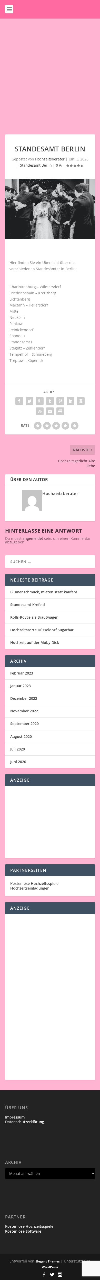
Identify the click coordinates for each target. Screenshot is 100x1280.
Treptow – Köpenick (26, 360)
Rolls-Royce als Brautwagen (34, 617)
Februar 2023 (21, 673)
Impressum (15, 1117)
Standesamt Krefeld (27, 604)
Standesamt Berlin (36, 165)
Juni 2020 (18, 761)
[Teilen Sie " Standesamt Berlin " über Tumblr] (50, 401)
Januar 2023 (20, 685)
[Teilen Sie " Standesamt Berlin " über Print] (60, 411)
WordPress (50, 1267)
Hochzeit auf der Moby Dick (34, 642)
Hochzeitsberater (50, 159)
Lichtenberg (19, 299)
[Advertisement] (50, 71)
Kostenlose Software (23, 1231)
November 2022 (24, 711)
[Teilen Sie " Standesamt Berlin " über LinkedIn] (70, 401)
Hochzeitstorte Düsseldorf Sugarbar (42, 629)
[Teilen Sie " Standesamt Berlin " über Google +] (40, 401)
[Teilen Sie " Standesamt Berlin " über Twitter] (29, 401)
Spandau (17, 335)
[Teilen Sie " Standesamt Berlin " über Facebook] (19, 401)
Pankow (16, 323)
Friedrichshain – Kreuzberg (32, 293)
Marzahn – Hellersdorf (28, 305)
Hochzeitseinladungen (29, 888)
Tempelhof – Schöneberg (30, 354)
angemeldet (33, 538)
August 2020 (21, 736)
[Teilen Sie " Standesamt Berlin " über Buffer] (81, 401)
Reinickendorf (21, 329)
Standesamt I (20, 341)
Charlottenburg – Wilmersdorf (35, 286)
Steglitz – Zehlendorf (27, 348)
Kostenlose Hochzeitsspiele (34, 883)
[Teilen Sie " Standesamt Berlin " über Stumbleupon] (40, 411)
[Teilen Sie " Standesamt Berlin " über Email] (50, 411)
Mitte (13, 311)
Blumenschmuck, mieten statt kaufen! (43, 592)
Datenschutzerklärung (24, 1121)
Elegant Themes (47, 1261)
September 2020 (24, 723)
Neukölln (17, 317)
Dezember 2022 (23, 698)
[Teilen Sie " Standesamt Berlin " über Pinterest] (60, 401)
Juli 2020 (17, 749)
